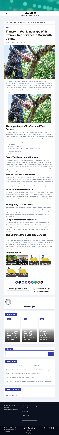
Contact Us (25, 411)
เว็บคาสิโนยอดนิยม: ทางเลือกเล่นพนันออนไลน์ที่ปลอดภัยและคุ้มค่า (22, 373)
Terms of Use (25, 422)
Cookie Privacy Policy (27, 415)
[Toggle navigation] (6, 13)
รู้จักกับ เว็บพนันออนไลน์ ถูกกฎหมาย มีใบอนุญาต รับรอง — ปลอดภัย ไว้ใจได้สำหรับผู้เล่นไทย (29, 370)
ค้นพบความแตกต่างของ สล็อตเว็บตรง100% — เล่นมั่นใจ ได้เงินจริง (12, 335)
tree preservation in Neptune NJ (27, 148)
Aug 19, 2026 (10, 339)
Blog (8, 27)
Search (9, 349)
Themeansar (7, 431)
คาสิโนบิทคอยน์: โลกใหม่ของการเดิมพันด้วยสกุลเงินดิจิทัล (20, 377)
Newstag (12, 429)
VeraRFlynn (13, 43)
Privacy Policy (25, 419)
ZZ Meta (30, 13)
